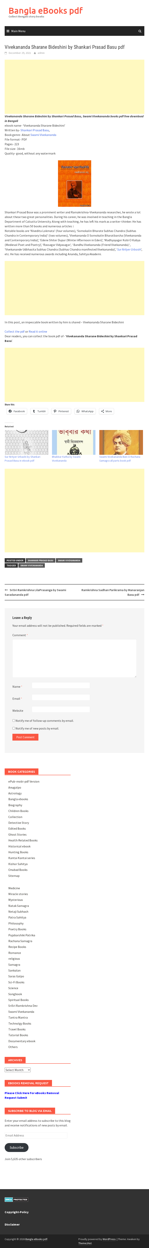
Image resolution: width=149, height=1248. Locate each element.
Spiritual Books (18, 1000)
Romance (14, 953)
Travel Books (17, 1029)
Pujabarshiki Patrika (21, 935)
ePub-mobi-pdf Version (23, 781)
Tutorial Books (18, 1035)
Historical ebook (19, 846)
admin (41, 53)
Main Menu (18, 31)
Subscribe (16, 1147)
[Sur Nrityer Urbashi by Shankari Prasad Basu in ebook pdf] (26, 442)
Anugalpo (14, 787)
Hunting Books (18, 852)
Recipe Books (17, 947)
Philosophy (15, 923)
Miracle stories (18, 894)
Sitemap (14, 876)
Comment (20, 635)
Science (13, 988)
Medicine (14, 888)
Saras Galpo (16, 976)
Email (17, 698)
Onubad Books (18, 870)
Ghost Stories (17, 834)
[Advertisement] (74, 87)
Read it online (38, 331)
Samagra (14, 964)
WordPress (109, 1239)
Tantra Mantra (18, 1017)
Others (13, 1047)
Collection (15, 817)
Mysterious (15, 900)
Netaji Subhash (18, 911)
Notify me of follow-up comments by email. (45, 721)
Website (17, 710)
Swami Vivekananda (43, 135)
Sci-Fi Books (16, 982)
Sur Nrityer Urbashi (129, 249)
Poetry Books (17, 929)
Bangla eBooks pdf (46, 10)
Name (17, 686)
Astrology (15, 793)
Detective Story (18, 823)
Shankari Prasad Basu (35, 130)
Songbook (15, 994)
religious (14, 958)
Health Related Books (23, 840)
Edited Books (17, 828)
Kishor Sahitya (18, 864)
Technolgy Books (19, 1023)
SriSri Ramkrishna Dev (22, 1006)
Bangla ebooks (18, 799)
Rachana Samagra (20, 941)
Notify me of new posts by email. (37, 728)
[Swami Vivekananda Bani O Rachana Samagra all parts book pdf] (121, 442)
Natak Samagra (18, 906)
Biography (15, 805)
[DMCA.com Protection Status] (16, 1199)
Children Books (18, 811)
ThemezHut (85, 1243)
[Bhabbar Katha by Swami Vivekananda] (73, 442)
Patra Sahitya (17, 917)
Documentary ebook (21, 1041)
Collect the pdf (15, 331)
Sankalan (14, 970)
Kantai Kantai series (21, 858)
